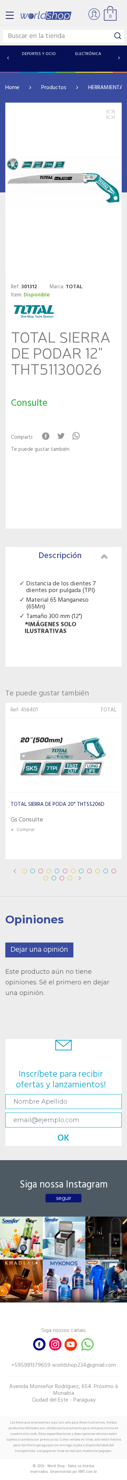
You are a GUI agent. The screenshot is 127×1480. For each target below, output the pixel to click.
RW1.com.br (87, 1471)
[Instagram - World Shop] (55, 1343)
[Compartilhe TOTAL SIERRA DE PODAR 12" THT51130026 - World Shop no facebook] (45, 436)
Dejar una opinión (39, 950)
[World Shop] (45, 15)
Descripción (60, 556)
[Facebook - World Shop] (39, 1343)
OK (63, 1138)
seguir (63, 1198)
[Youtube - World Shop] (70, 1343)
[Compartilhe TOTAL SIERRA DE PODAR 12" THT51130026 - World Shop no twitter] (60, 436)
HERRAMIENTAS (107, 87)
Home (12, 87)
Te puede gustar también (40, 449)
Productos (53, 87)
